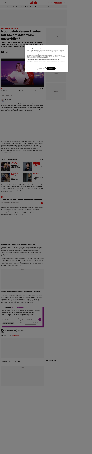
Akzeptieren (51, 68)
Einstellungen (41, 68)
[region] (46, 58)
